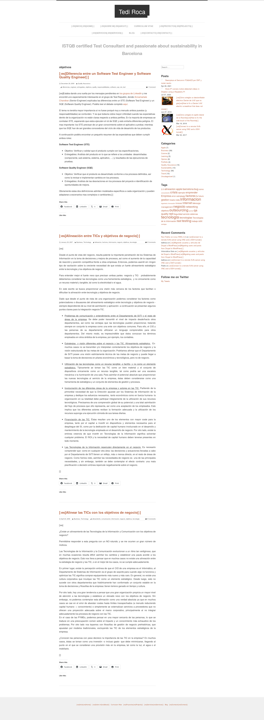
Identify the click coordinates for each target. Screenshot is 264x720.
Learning (164, 156)
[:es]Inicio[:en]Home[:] (82, 26)
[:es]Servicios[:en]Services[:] (107, 33)
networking (192, 206)
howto (172, 199)
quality (94, 87)
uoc (200, 221)
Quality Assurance (84, 83)
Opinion (164, 159)
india (178, 199)
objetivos (89, 87)
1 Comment (152, 87)
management (167, 206)
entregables (81, 87)
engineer (73, 87)
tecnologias (186, 217)
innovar (179, 203)
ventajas (164, 224)
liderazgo (196, 203)
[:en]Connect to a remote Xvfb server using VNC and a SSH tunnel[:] (188, 129)
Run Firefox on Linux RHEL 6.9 (173, 237)
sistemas (194, 213)
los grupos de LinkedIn (131, 93)
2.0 (162, 189)
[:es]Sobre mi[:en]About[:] (114, 26)
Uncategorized (167, 176)
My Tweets (165, 281)
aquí (125, 104)
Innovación (171, 203)
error (174, 196)
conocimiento (165, 193)
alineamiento (96, 519)
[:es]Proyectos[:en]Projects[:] (176, 26)
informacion (112, 242)
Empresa (166, 196)
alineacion (98, 242)
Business (79, 242)
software (113, 87)
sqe (118, 87)
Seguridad (177, 213)
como (201, 189)
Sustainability (166, 167)
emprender (192, 192)
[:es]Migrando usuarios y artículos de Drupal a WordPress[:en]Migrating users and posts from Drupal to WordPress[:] (181, 245)
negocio (119, 242)
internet (187, 203)
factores (105, 242)
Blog (132, 33)
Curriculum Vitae (143, 26)
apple (179, 189)
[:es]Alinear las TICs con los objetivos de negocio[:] (100, 512)
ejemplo (181, 192)
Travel (163, 173)
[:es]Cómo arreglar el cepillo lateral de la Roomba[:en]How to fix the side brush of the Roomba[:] (190, 117)
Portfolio (164, 162)
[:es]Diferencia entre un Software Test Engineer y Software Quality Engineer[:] (105, 75)
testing (186, 220)
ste (121, 87)
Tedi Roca (132, 11)
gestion (165, 199)
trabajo (195, 221)
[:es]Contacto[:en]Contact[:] (156, 33)
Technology (87, 242)
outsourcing (178, 209)
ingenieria (164, 203)
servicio (186, 213)
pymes (191, 211)
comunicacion (106, 519)
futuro (201, 196)
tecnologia (133, 242)
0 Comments (151, 242)
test (124, 87)
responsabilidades (103, 87)
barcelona (188, 189)
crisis (174, 192)
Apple (163, 147)
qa (195, 210)
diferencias (66, 87)
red (171, 214)
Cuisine (164, 153)
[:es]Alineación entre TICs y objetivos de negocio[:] (99, 235)
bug (196, 189)
